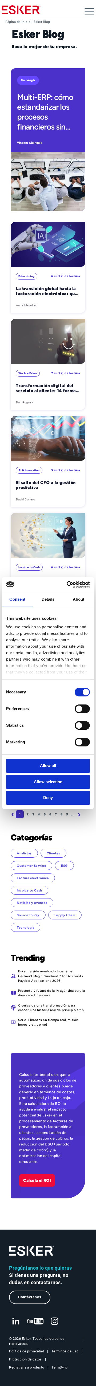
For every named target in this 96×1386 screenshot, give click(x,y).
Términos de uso (65, 1351)
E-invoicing (26, 276)
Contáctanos (29, 1297)
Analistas (24, 853)
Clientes (53, 853)
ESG (64, 866)
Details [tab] (48, 599)
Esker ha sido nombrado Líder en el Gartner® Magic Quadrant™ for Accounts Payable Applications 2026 (50, 976)
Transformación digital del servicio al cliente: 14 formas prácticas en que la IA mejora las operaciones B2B (47, 388)
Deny (48, 797)
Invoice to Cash (29, 567)
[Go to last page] (48, 823)
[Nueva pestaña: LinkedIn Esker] (15, 1321)
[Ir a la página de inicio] (31, 1251)
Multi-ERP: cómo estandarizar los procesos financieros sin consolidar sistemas (45, 112)
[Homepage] (21, 12)
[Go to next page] (80, 814)
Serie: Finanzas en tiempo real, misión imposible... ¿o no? (48, 1022)
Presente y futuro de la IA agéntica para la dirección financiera (51, 993)
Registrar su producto (26, 1367)
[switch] (82, 708)
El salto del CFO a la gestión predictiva (46, 485)
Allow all (48, 765)
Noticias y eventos (32, 903)
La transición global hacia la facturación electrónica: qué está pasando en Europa (46, 291)
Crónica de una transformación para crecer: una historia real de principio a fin (51, 1008)
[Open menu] (89, 11)
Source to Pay (28, 915)
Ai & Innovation (29, 470)
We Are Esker (27, 373)
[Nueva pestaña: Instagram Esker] (54, 1321)
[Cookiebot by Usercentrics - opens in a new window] (68, 584)
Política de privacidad (26, 1351)
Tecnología (28, 80)
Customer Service (31, 866)
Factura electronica (33, 878)
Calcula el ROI (37, 1180)
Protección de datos (25, 1359)
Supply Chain (64, 915)
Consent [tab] (17, 599)
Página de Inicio (17, 22)
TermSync (59, 1367)
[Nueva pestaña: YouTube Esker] (35, 1321)
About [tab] (79, 599)
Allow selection (48, 781)
